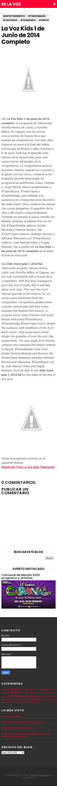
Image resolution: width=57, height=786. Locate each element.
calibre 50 (33, 690)
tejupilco (27, 702)
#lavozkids (10, 20)
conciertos (13, 692)
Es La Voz (11, 4)
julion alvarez (7, 700)
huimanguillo (50, 697)
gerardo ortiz (28, 696)
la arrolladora (33, 699)
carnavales (44, 689)
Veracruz (5, 689)
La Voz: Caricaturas (11, 716)
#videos (44, 20)
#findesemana (36, 16)
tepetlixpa (34, 702)
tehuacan (19, 702)
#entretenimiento (14, 16)
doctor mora (39, 693)
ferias (15, 696)
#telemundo (28, 20)
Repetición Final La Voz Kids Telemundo (28, 467)
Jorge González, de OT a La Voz (17, 728)
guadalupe (39, 697)
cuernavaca (27, 692)
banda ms (23, 689)
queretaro (52, 700)
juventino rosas (19, 700)
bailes (14, 689)
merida (44, 700)
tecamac (11, 702)
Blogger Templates (39, 775)
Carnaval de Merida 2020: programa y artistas (21, 576)
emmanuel (5, 697)
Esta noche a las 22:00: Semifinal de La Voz (22, 722)
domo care (51, 693)
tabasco (4, 702)
